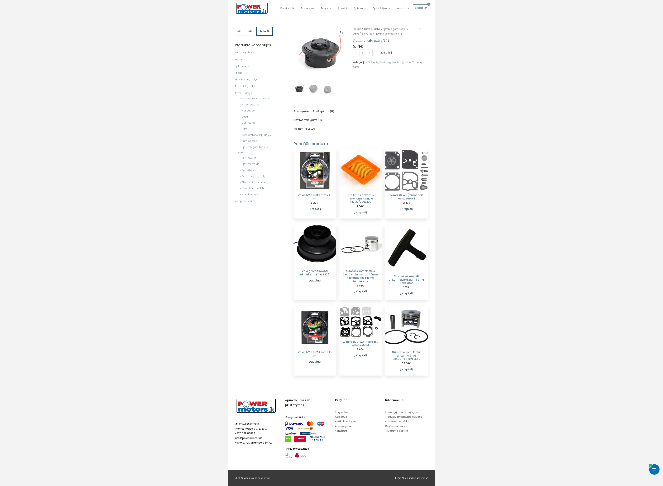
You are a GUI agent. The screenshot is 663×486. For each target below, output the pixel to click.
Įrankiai (239, 59)
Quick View (314, 188)
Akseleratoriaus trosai (255, 98)
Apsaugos (248, 110)
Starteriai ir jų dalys (253, 182)
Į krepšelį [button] (315, 209)
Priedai (239, 73)
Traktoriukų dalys (245, 86)
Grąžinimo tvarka (396, 426)
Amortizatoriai (250, 104)
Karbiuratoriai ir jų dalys (256, 135)
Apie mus (341, 417)
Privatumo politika (396, 430)
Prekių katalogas (345, 421)
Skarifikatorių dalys (246, 79)
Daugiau (315, 280)
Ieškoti (264, 31)
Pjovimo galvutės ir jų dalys (395, 62)
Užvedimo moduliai (254, 188)
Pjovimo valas (250, 164)
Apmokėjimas (343, 426)
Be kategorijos (243, 52)
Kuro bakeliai (250, 141)
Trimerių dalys (243, 93)
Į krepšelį (386, 52)
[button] (342, 32)
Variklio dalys (250, 194)
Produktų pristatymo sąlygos (403, 417)
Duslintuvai (248, 122)
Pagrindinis (342, 412)
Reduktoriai (249, 170)
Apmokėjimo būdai (397, 421)
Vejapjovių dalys (245, 201)
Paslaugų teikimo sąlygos (401, 412)
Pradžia (357, 29)
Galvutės (250, 158)
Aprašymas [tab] (301, 111)
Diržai (245, 116)
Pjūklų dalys (242, 66)
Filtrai (245, 129)
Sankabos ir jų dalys (254, 176)
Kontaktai (341, 430)
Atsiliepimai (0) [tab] (323, 111)
